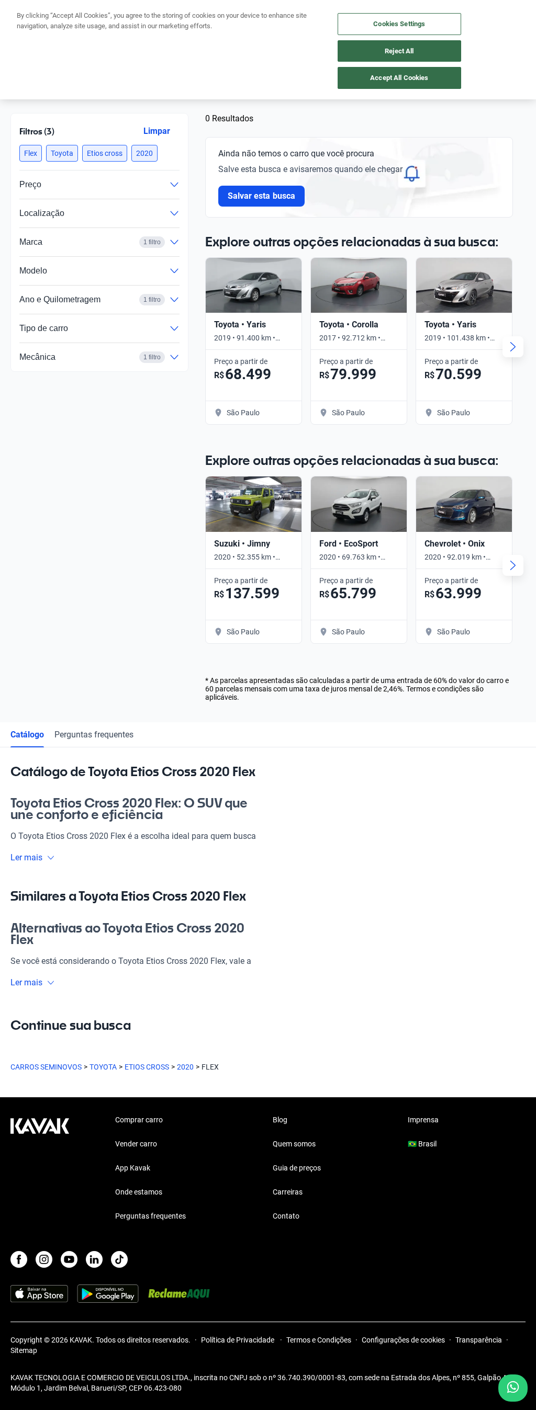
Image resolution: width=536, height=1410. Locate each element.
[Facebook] (18, 1259)
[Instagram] (44, 1259)
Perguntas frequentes (93, 735)
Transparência (478, 1340)
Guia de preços (297, 1168)
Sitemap (23, 1350)
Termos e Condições (318, 1340)
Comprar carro (139, 1120)
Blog (280, 1120)
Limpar (156, 131)
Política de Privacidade (238, 1340)
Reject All (399, 51)
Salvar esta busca (261, 196)
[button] (30, 153)
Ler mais (26, 857)
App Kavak (132, 1168)
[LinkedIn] (94, 1259)
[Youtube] (69, 1259)
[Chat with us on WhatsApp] (513, 1388)
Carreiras (288, 1192)
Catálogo (27, 735)
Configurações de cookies (403, 1340)
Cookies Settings (399, 24)
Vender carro (136, 1144)
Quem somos (294, 1144)
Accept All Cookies (399, 78)
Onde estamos (138, 1192)
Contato (286, 1216)
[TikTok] (119, 1259)
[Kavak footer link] (39, 1169)
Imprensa (423, 1120)
